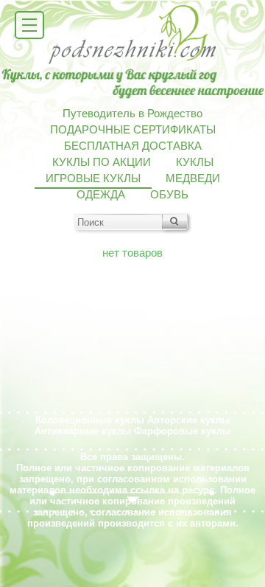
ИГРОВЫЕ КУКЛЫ (93, 178)
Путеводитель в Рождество (132, 113)
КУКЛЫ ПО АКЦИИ (101, 162)
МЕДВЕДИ (193, 178)
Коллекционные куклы (89, 420)
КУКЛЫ (194, 162)
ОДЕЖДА (101, 195)
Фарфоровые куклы (182, 431)
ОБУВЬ (169, 195)
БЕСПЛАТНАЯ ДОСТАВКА (133, 146)
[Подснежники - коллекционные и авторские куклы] (132, 63)
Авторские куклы (188, 420)
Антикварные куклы (83, 431)
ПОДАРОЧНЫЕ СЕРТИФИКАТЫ (133, 130)
